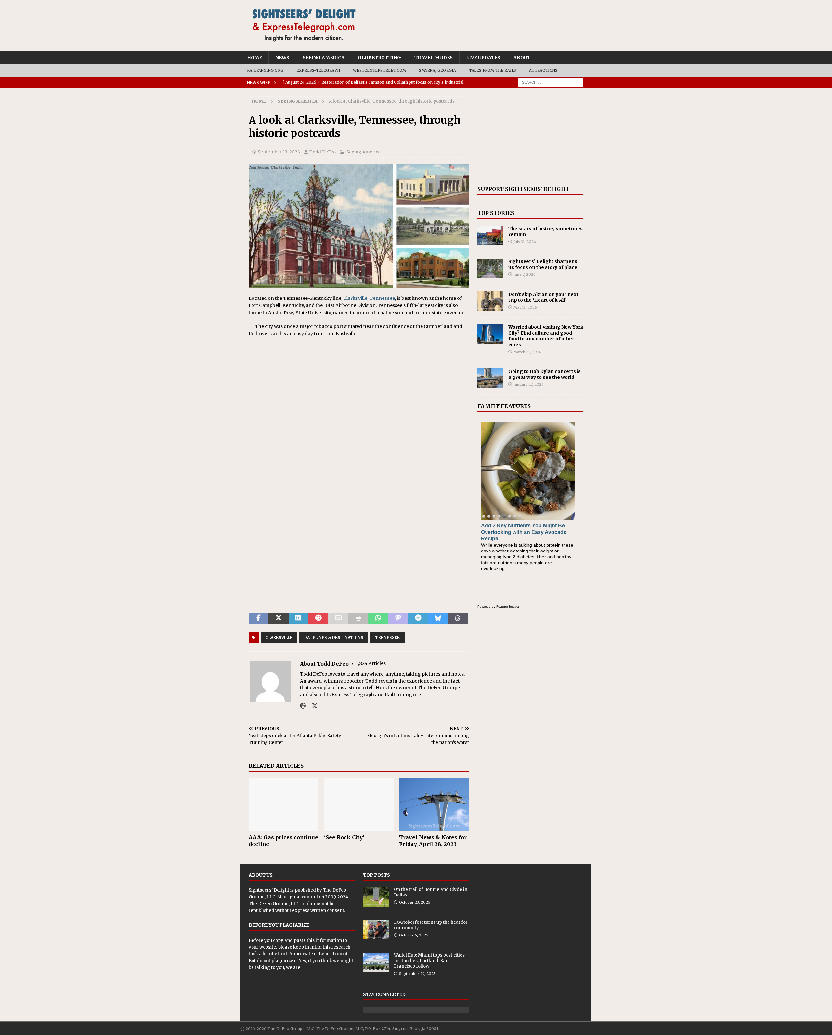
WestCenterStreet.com (379, 70)
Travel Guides (433, 57)
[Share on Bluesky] (438, 618)
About (522, 57)
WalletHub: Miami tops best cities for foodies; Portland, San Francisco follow (429, 960)
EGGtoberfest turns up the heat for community (431, 925)
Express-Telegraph (318, 70)
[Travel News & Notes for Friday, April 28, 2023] (434, 804)
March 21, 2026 (527, 352)
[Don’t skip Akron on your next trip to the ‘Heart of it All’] (490, 301)
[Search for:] (550, 82)
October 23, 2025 (414, 902)
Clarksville (279, 637)
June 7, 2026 (525, 274)
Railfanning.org (265, 70)
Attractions (543, 70)
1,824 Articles (371, 663)
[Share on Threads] (458, 618)
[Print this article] (358, 618)
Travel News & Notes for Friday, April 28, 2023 (433, 840)
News (282, 57)
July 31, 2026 (525, 241)
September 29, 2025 (417, 973)
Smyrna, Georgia (437, 70)
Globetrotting (379, 57)
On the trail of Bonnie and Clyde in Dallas (430, 892)
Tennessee (387, 637)
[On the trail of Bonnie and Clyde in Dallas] (376, 897)
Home (254, 57)
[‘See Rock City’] (359, 804)
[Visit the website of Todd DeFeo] (303, 706)
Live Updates (483, 57)
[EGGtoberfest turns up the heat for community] (376, 929)
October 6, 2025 (413, 935)
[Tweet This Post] (278, 618)
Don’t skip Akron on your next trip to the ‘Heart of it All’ (543, 297)
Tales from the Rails (492, 70)
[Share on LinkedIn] (298, 618)
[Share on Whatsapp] (378, 618)
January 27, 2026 (529, 384)
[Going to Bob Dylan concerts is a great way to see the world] (490, 378)
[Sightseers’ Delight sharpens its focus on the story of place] (490, 268)
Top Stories (495, 213)
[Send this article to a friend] (338, 618)
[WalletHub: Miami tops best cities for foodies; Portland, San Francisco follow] (376, 962)
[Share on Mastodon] (398, 618)
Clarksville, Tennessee (369, 298)
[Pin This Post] (318, 618)
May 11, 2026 (525, 307)
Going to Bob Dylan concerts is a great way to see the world (544, 374)
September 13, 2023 (279, 152)
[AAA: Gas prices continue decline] (283, 804)
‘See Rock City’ (344, 837)
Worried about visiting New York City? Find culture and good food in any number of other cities (545, 336)
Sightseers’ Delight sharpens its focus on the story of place (542, 264)
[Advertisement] (530, 137)
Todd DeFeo (322, 152)
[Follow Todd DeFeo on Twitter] (312, 706)
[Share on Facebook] (258, 618)
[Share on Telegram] (418, 618)
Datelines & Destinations (333, 637)
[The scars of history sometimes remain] (490, 235)
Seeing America (323, 57)
